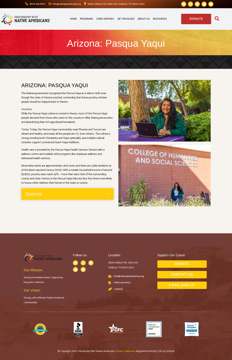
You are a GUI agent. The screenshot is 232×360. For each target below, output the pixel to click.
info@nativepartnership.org (66, 4)
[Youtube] (210, 4)
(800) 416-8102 (37, 4)
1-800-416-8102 (121, 282)
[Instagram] (190, 4)
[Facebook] (183, 4)
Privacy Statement (126, 351)
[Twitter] (204, 4)
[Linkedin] (197, 4)
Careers (118, 289)
